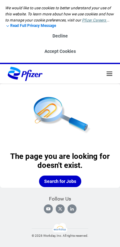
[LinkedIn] (72, 208)
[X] (60, 208)
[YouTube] (48, 208)
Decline (60, 35)
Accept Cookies (60, 51)
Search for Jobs (60, 181)
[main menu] (109, 73)
